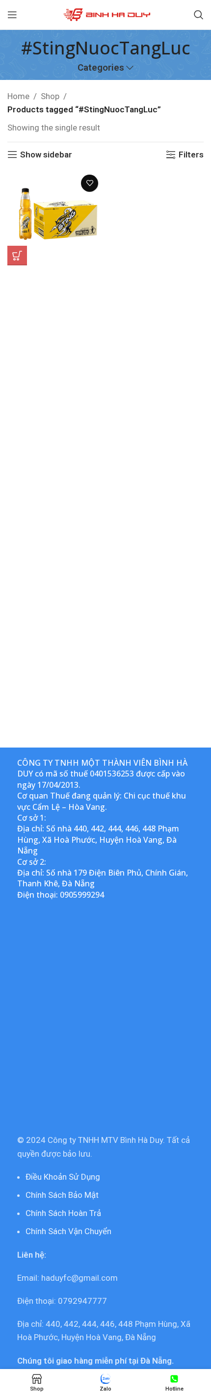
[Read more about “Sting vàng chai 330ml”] (17, 255)
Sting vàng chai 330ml (55, 274)
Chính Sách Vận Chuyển (68, 1231)
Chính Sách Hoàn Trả (63, 1213)
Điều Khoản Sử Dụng (63, 1177)
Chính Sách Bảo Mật (62, 1195)
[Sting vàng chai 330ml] (55, 217)
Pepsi (55, 286)
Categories (101, 68)
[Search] (199, 15)
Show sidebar (46, 154)
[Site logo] (105, 14)
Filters (191, 154)
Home (18, 96)
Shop (50, 96)
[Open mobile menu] (12, 15)
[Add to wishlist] (89, 183)
